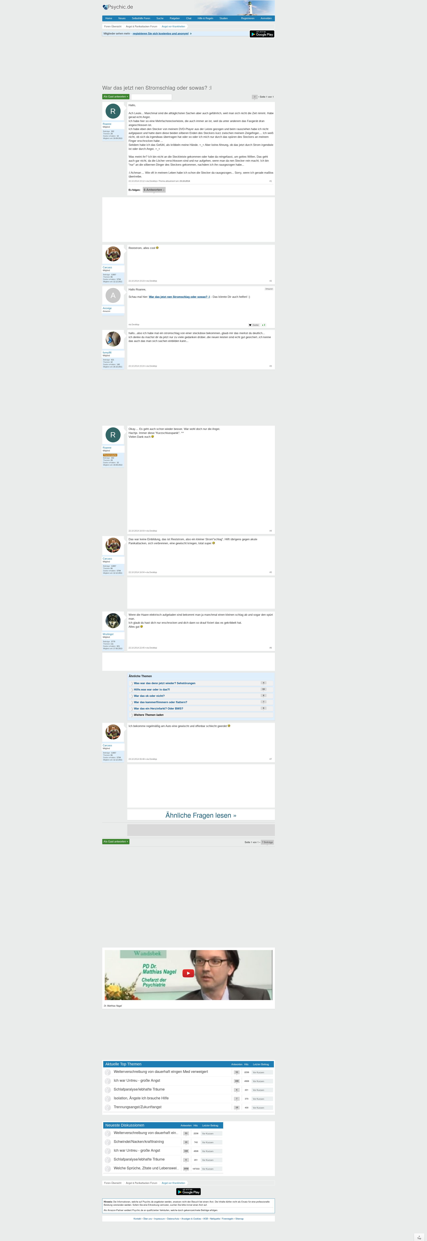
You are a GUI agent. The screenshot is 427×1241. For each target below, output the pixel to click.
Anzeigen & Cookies (191, 1218)
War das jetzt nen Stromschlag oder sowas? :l (156, 87)
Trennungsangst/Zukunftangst (137, 1106)
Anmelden (266, 18)
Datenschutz (173, 1218)
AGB (205, 1218)
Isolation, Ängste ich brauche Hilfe (141, 1097)
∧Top (419, 1237)
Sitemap (240, 1218)
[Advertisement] (201, 785)
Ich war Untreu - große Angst (137, 1080)
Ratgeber (175, 18)
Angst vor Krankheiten (173, 1183)
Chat (188, 18)
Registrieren (247, 18)
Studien (224, 18)
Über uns (147, 1218)
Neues (122, 18)
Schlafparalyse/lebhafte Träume (139, 1089)
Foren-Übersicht (112, 1183)
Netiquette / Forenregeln (221, 1218)
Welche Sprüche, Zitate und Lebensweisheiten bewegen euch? (164, 1167)
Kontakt (137, 1218)
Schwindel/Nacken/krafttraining (139, 1141)
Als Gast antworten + (116, 96)
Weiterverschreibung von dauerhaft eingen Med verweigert (161, 1071)
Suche (159, 18)
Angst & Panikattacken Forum (141, 1183)
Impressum (159, 1218)
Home (108, 18)
